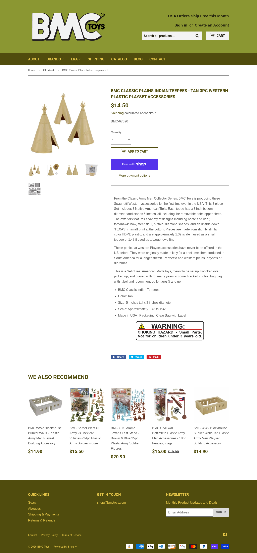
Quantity (116, 132)
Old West (48, 70)
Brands (54, 59)
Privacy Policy (49, 535)
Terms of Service (72, 535)
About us (34, 508)
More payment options (134, 175)
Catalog (119, 59)
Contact (157, 59)
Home (31, 70)
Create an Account (212, 25)
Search (33, 502)
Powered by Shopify (65, 546)
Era (75, 59)
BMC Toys (43, 546)
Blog (138, 59)
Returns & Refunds (41, 520)
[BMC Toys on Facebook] (225, 535)
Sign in (180, 25)
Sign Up (220, 512)
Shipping (96, 59)
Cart (220, 36)
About (34, 59)
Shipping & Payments (43, 514)
